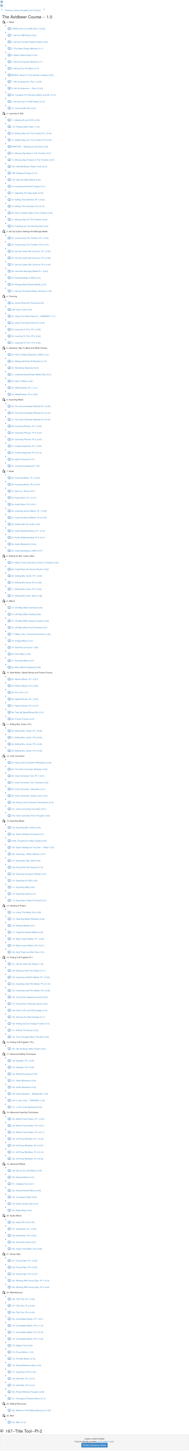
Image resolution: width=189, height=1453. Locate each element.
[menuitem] (1, 6)
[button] (1, 2)
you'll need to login (106, 1441)
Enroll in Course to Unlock (94, 1445)
